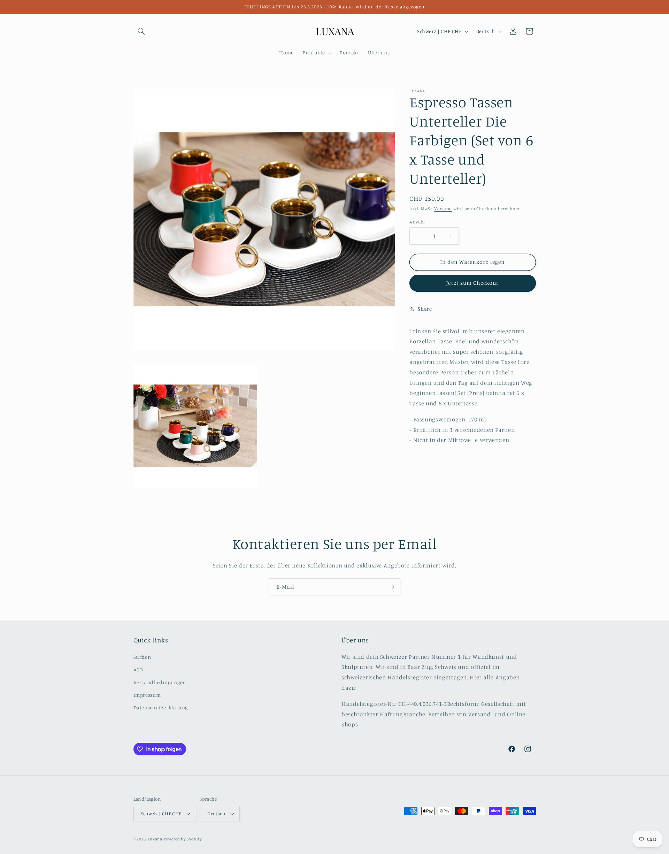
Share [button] (425, 309)
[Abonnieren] (392, 586)
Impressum (147, 695)
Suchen (142, 657)
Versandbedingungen (159, 682)
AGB (138, 669)
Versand (443, 208)
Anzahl (417, 221)
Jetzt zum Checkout (472, 283)
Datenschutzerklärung (160, 707)
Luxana (155, 839)
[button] (141, 31)
